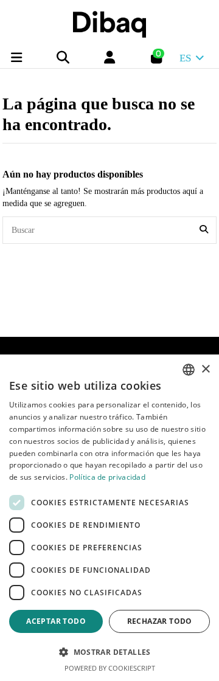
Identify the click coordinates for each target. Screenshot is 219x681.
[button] (109, 652)
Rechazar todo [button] (159, 621)
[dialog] (109, 517)
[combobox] (188, 370)
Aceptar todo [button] (56, 621)
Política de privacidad (107, 477)
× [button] (205, 369)
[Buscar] (204, 230)
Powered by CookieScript (109, 667)
